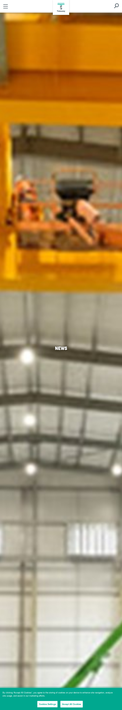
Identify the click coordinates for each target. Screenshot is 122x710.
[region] (61, 699)
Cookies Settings (47, 704)
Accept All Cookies (71, 704)
